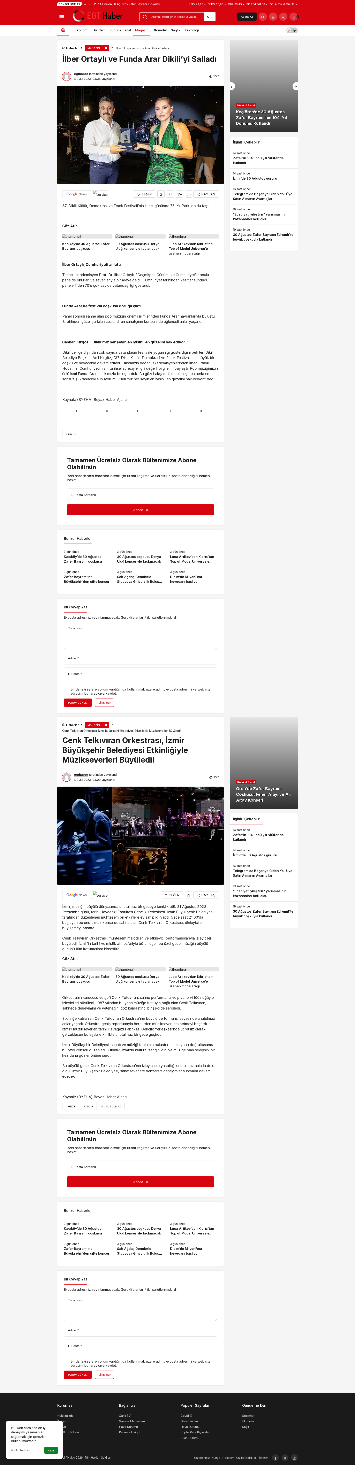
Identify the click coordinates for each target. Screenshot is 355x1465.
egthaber (81, 74)
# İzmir (88, 1106)
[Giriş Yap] (283, 17)
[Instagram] (294, 1457)
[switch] (292, 30)
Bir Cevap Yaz (75, 607)
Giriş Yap (104, 702)
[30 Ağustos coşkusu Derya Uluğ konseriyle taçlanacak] (140, 245)
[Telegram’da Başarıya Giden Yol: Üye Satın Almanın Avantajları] (264, 194)
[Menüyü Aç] (61, 17)
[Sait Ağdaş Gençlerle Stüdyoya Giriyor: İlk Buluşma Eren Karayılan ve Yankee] (140, 575)
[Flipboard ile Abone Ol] (100, 194)
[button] (273, 17)
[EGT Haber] (97, 16)
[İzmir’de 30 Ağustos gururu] (264, 176)
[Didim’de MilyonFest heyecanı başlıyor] (193, 575)
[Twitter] (285, 1457)
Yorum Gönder (77, 702)
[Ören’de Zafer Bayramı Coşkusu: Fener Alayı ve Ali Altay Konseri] (264, 763)
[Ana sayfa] (63, 30)
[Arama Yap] (263, 17)
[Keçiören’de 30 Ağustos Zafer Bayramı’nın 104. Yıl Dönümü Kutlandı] (264, 86)
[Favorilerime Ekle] (161, 194)
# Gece (70, 1106)
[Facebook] (275, 1457)
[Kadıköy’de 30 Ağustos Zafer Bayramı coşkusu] (87, 245)
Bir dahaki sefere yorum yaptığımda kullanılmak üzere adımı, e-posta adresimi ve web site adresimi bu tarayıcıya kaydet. (140, 691)
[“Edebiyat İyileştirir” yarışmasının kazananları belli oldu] (264, 214)
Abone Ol (247, 16)
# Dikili (71, 434)
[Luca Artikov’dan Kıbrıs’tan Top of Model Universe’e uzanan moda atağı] (194, 245)
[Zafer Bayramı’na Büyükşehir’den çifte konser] (87, 575)
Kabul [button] (51, 1450)
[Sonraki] (90, 4)
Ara (209, 16)
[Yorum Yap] (170, 194)
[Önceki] (85, 4)
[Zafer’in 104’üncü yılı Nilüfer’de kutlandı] (264, 158)
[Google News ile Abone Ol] (76, 194)
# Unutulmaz (111, 1106)
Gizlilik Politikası (20, 1450)
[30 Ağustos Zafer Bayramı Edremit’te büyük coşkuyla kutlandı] (264, 235)
